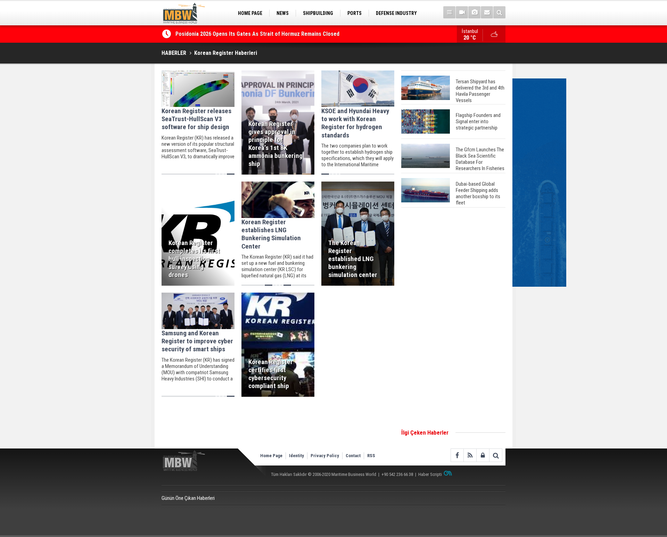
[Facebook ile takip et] (457, 455)
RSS (371, 455)
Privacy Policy (325, 455)
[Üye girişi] (482, 455)
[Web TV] (462, 12)
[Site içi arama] (499, 12)
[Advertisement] (453, 319)
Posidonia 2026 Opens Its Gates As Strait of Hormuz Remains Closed (258, 34)
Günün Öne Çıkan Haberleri (188, 498)
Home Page (271, 455)
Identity (296, 455)
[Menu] (449, 12)
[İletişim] (487, 12)
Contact (353, 455)
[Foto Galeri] (474, 12)
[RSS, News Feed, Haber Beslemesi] (469, 455)
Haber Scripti (430, 474)
